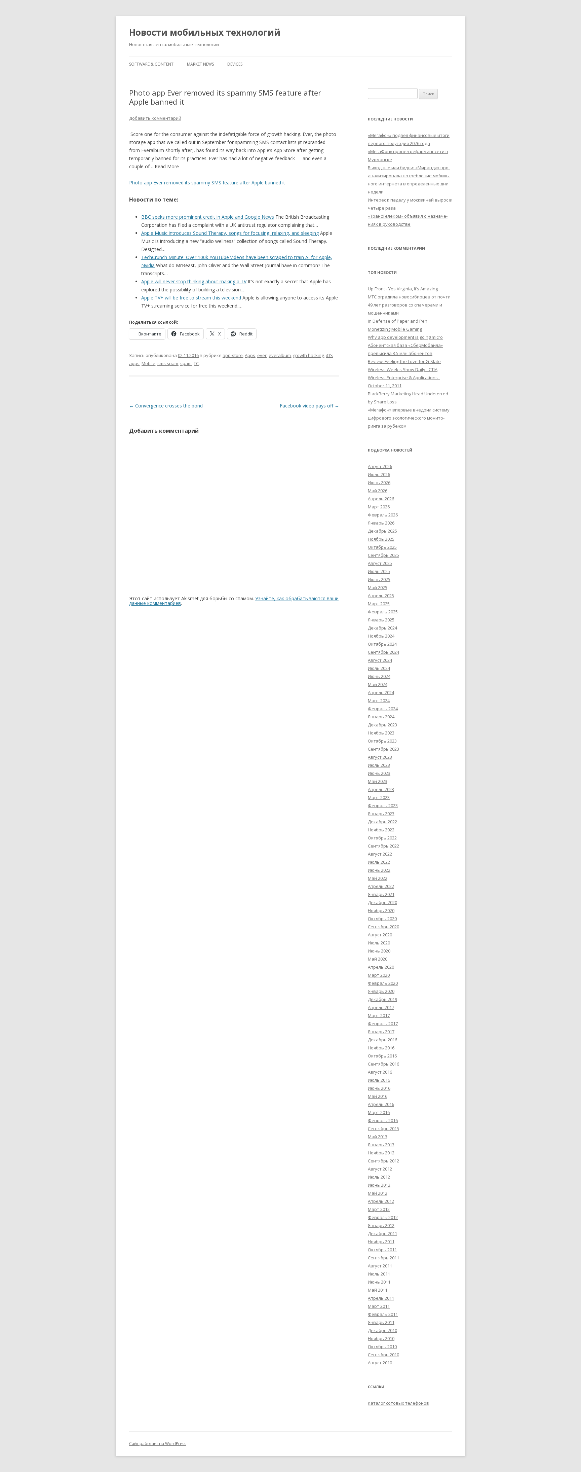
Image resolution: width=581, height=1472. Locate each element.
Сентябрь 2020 (383, 927)
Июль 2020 (379, 943)
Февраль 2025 (383, 612)
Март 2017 (379, 1015)
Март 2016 (379, 1112)
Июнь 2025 (379, 579)
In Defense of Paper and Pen (397, 321)
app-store (233, 355)
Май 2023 (377, 781)
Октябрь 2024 (382, 644)
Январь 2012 (381, 1225)
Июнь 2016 (379, 1088)
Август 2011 (380, 1266)
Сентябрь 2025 (383, 555)
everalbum (280, 355)
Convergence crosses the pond (166, 405)
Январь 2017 (381, 1032)
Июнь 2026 (379, 482)
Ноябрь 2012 (381, 1153)
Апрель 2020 (381, 967)
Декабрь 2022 (382, 822)
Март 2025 (379, 604)
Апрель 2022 (381, 886)
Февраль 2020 (383, 983)
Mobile (148, 363)
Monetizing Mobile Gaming (395, 329)
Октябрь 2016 (382, 1056)
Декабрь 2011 (382, 1233)
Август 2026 (380, 466)
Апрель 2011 (381, 1298)
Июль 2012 (379, 1177)
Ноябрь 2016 (381, 1048)
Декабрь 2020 (382, 902)
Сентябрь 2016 (383, 1064)
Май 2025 (377, 587)
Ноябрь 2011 (381, 1241)
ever (262, 355)
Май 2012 (377, 1193)
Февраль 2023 (383, 805)
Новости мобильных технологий (204, 32)
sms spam (167, 363)
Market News (200, 64)
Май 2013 (377, 1137)
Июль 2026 (379, 474)
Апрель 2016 (381, 1104)
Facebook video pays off (309, 405)
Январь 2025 (381, 620)
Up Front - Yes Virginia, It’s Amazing (403, 289)
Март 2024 (379, 700)
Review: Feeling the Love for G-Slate (404, 361)
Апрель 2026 (381, 499)
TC (196, 363)
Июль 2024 (379, 668)
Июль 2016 (379, 1080)
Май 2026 (377, 491)
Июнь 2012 (379, 1185)
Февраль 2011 (383, 1314)
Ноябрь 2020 (381, 910)
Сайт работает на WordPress (157, 1443)
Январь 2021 (381, 894)
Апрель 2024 (381, 692)
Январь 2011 (381, 1322)
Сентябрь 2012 (383, 1161)
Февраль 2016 (383, 1120)
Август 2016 (380, 1072)
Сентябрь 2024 (383, 652)
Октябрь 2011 (382, 1250)
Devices (234, 64)
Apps (250, 355)
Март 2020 (379, 975)
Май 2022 (377, 878)
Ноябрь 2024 (381, 636)
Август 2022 (380, 854)
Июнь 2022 (379, 870)
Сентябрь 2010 (383, 1355)
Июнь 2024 (379, 676)
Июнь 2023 (379, 773)
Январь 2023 (381, 814)
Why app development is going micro (405, 337)
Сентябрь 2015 (383, 1128)
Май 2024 (377, 684)
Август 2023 (380, 757)
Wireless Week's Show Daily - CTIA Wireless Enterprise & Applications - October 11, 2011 (404, 377)
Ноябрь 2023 (381, 733)
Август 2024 (380, 660)
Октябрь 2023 (382, 741)
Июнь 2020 (379, 951)
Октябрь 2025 (382, 547)
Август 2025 (380, 563)
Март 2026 (379, 507)
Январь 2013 (381, 1145)
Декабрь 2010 (382, 1330)
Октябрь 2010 (382, 1346)
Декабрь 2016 (382, 1040)
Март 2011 (379, 1306)
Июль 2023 (379, 765)
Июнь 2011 (379, 1282)
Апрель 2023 (381, 789)
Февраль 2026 (383, 515)
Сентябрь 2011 (383, 1258)
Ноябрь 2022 (381, 830)
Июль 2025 (379, 571)
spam (186, 363)
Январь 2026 (381, 523)
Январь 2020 (381, 991)
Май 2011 (377, 1290)
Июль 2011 (379, 1274)
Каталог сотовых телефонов (398, 1403)
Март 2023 (379, 797)
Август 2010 (380, 1363)
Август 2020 (380, 935)
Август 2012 (380, 1169)
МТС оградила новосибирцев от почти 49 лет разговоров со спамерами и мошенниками (409, 305)
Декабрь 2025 (382, 531)
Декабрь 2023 (382, 725)
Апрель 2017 (381, 1007)
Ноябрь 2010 (381, 1338)
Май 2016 (377, 1096)
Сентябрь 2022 (383, 846)
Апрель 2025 (381, 596)
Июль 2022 (379, 862)
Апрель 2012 (381, 1201)
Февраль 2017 (383, 1023)
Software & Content (151, 64)
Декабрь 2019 (382, 999)
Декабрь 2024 (382, 628)
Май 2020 (377, 959)
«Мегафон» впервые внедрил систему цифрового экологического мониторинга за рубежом (409, 418)
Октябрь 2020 (382, 918)
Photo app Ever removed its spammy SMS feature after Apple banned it (207, 182)
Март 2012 (379, 1209)
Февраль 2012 (383, 1217)
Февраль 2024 (383, 709)
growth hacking (308, 355)
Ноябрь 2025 (381, 539)
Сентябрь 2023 (383, 749)
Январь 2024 (381, 717)
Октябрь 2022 (382, 838)
